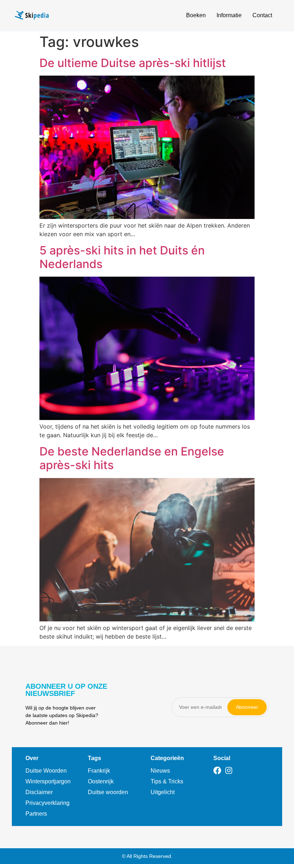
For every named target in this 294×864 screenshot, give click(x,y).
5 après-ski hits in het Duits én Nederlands (122, 257)
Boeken (196, 15)
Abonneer (247, 707)
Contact (262, 15)
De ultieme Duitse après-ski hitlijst (132, 63)
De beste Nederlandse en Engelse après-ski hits (131, 458)
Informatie (229, 15)
